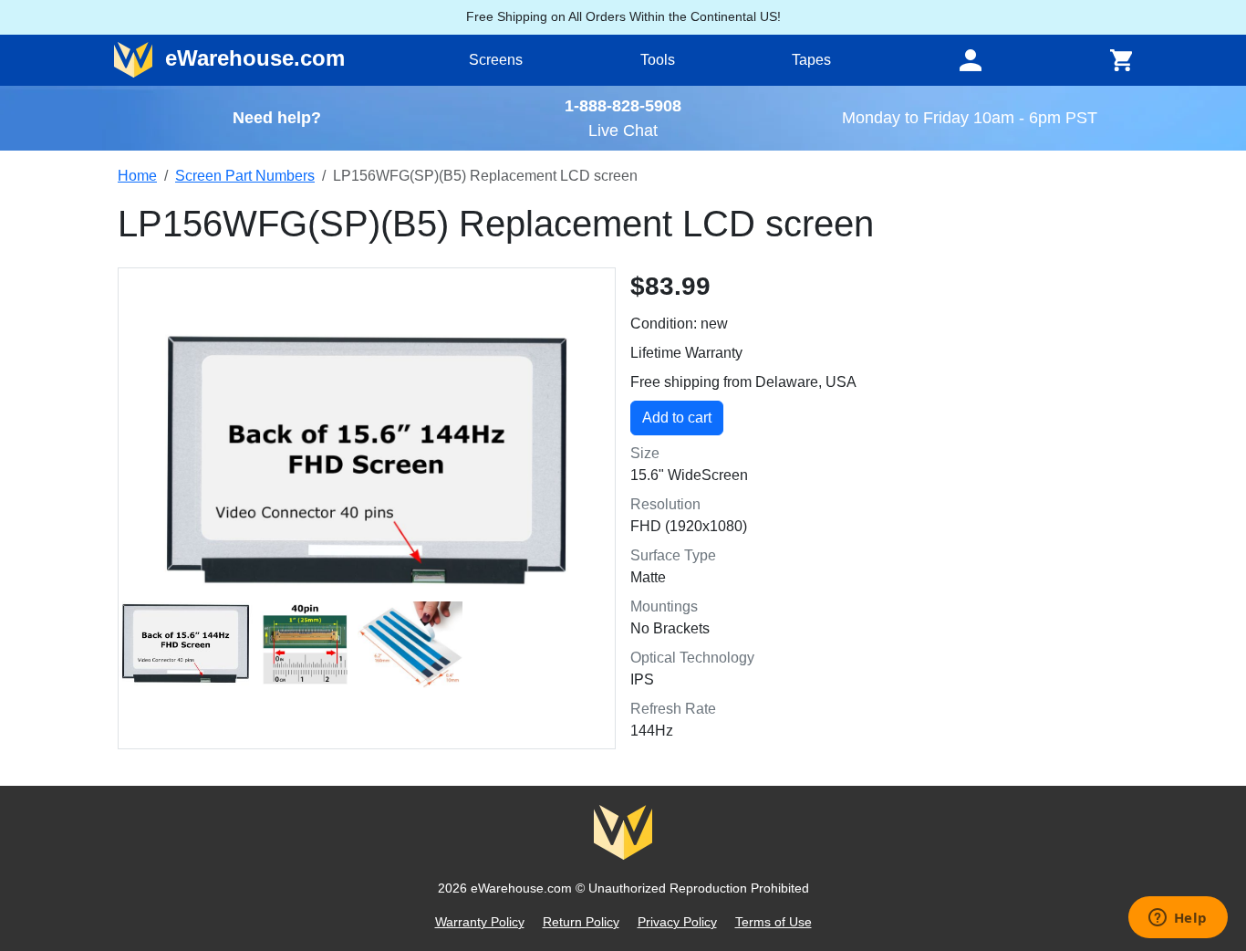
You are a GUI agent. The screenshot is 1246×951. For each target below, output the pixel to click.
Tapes (811, 60)
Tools (657, 60)
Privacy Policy (677, 921)
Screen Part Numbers (245, 175)
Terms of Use (773, 921)
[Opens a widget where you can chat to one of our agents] (1177, 919)
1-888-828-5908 (623, 105)
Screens (496, 60)
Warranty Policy (479, 921)
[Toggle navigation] (970, 60)
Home (137, 175)
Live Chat (623, 130)
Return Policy (581, 921)
